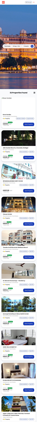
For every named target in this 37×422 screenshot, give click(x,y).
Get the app (28, 2)
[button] (18, 105)
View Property (29, 124)
